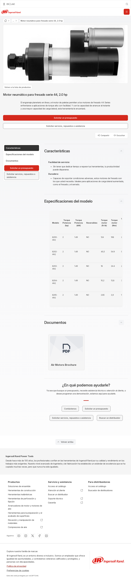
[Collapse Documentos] (121, 322)
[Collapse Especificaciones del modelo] (121, 201)
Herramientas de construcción (22, 490)
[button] (86, 151)
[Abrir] (127, 12)
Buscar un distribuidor (58, 494)
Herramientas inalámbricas (20, 494)
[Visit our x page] (32, 535)
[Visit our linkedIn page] (46, 535)
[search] (127, 4)
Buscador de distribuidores (100, 490)
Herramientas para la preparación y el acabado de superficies (25, 514)
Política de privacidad (16, 566)
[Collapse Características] (121, 150)
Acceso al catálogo (57, 486)
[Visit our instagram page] (25, 535)
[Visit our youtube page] (18, 535)
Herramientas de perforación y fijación (22, 500)
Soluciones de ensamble (19, 486)
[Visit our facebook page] (39, 535)
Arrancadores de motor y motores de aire (25, 507)
